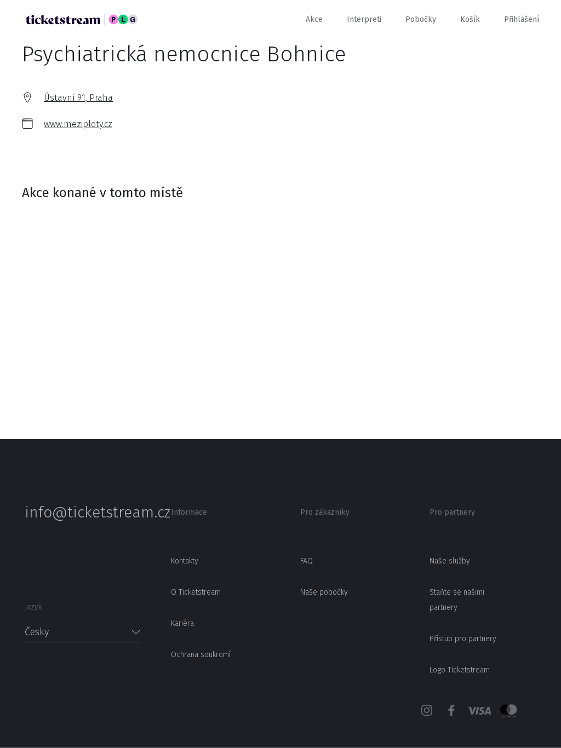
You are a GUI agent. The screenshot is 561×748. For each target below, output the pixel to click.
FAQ (306, 561)
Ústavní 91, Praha (78, 98)
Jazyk (33, 607)
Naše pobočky (324, 592)
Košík (470, 19)
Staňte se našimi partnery (457, 600)
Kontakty (184, 561)
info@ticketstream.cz (82, 512)
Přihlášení (521, 19)
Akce (314, 19)
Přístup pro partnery (463, 638)
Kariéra (182, 623)
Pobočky (420, 19)
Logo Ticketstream (460, 670)
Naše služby (450, 561)
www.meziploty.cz (78, 124)
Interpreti (364, 19)
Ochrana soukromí (201, 654)
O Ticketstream (196, 592)
